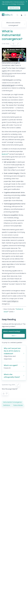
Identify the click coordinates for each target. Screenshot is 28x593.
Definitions (6, 405)
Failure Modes (18, 405)
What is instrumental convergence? (13, 24)
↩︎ (14, 312)
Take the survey (14, 8)
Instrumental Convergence (12, 402)
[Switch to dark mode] (21, 15)
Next (13, 336)
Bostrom (5, 154)
